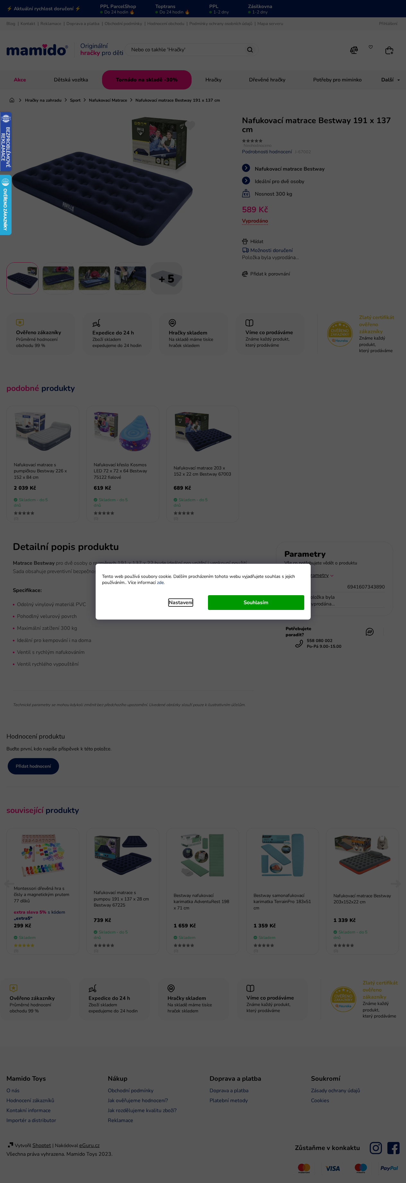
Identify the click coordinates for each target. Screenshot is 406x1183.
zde (160, 582)
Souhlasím (256, 602)
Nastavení (181, 602)
